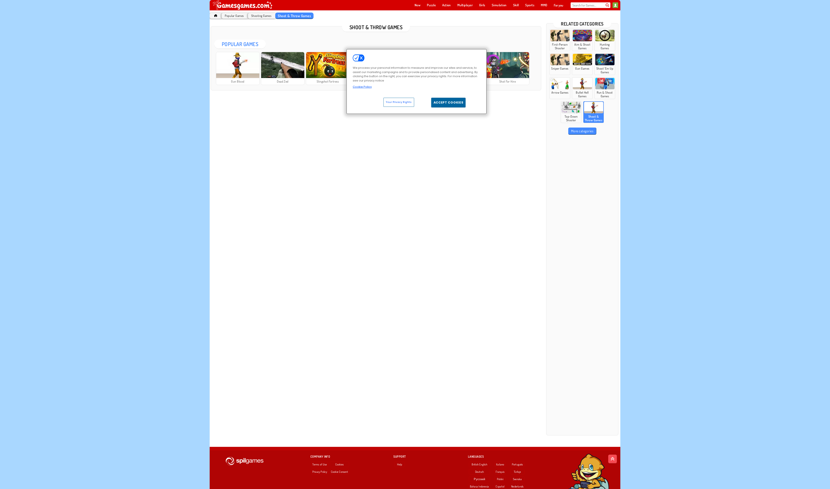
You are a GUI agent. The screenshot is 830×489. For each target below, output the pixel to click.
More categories (582, 131)
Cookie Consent (339, 471)
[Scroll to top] (612, 459)
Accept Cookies (448, 102)
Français (500, 471)
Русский (479, 479)
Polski (500, 479)
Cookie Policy (362, 87)
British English (479, 464)
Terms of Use (319, 464)
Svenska (517, 479)
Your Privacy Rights (399, 102)
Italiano (500, 464)
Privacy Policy (319, 471)
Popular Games (234, 16)
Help (399, 464)
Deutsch (479, 471)
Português (517, 464)
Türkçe (517, 471)
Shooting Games (261, 16)
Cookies (339, 464)
